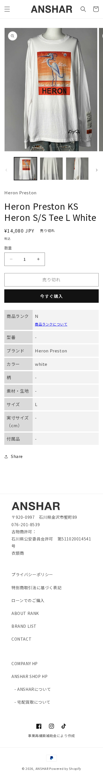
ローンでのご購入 (28, 600)
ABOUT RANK (25, 613)
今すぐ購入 (51, 296)
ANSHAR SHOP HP (29, 676)
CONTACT (21, 639)
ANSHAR (42, 768)
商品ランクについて (51, 324)
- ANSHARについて (32, 689)
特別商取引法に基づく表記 (36, 587)
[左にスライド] (6, 170)
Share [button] (17, 456)
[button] (7, 9)
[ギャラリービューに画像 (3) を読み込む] (77, 168)
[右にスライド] (96, 170)
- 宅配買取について (32, 702)
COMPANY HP (24, 663)
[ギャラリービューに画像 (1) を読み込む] (25, 168)
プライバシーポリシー (32, 574)
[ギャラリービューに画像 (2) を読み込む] (51, 168)
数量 (8, 248)
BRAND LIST (24, 626)
